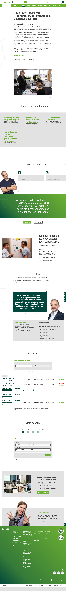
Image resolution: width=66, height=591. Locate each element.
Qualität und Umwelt (37, 542)
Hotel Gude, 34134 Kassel (7, 404)
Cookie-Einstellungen (29, 585)
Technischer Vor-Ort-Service (16, 536)
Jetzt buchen (27, 222)
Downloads (34, 5)
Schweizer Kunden (56, 5)
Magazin (28, 5)
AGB (45, 585)
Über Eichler (39, 5)
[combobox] (23, 366)
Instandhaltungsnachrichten (38, 531)
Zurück (14, 97)
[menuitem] (65, 524)
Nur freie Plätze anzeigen (40, 365)
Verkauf (13, 534)
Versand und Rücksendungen (53, 585)
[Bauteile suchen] (25, 2)
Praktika (46, 535)
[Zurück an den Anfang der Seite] (65, 524)
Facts (35, 585)
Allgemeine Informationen (38, 537)
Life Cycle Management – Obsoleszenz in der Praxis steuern (27, 540)
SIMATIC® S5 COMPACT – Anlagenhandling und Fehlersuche (27, 549)
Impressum (62, 585)
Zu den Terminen (38, 222)
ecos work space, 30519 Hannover (9, 380)
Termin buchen (61, 379)
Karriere (45, 5)
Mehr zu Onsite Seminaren (43, 492)
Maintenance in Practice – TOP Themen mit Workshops (27, 544)
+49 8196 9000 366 (42, 521)
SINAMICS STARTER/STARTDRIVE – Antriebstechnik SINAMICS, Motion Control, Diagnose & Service (27, 565)
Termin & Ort (17, 447)
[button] (33, 82)
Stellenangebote (47, 531)
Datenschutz (41, 585)
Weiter (17, 97)
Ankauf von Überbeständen (16, 542)
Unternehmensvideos (37, 544)
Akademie (23, 5)
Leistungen (14, 5)
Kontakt (50, 5)
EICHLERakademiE (15, 538)
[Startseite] (6, 3)
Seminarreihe (17, 442)
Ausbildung (46, 533)
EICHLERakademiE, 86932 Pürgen (8, 385)
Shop (19, 5)
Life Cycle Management (16, 540)
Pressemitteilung (36, 535)
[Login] (59, 2)
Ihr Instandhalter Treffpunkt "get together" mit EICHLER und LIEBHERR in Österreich (27, 535)
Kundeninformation (37, 533)
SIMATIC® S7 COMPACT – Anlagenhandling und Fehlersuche (27, 553)
